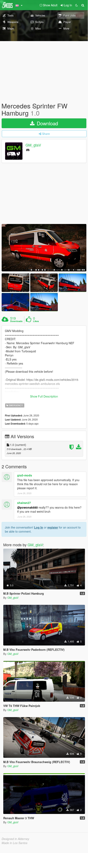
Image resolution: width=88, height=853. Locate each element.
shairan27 (24, 503)
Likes (36, 321)
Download (46, 123)
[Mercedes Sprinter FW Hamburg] (44, 247)
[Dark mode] (76, 5)
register (52, 527)
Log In (38, 527)
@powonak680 (27, 507)
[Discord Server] (28, 150)
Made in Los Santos (14, 843)
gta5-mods (24, 475)
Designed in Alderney (15, 839)
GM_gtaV (33, 145)
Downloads (16, 321)
